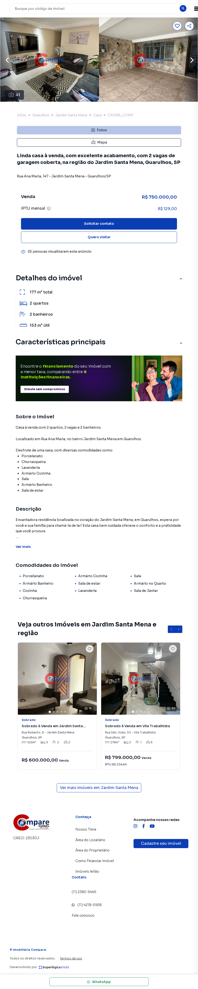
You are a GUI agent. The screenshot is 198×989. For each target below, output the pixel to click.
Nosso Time (85, 829)
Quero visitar (99, 237)
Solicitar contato (99, 223)
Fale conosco (83, 915)
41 (18, 94)
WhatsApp (101, 982)
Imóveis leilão (87, 871)
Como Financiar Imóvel (94, 861)
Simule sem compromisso (44, 389)
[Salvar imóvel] (177, 26)
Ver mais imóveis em (99, 787)
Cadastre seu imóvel (161, 843)
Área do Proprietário (92, 850)
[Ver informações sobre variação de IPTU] (48, 208)
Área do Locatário (90, 840)
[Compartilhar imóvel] (189, 26)
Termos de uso (71, 958)
